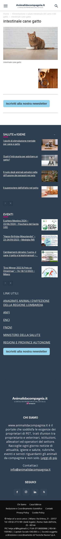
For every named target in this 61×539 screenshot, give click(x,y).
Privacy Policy (23, 512)
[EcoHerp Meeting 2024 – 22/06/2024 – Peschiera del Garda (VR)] (49, 224)
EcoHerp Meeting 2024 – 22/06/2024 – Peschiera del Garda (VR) (21, 224)
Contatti (49, 508)
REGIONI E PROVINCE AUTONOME (26, 342)
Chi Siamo (21, 504)
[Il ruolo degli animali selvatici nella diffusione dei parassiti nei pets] (49, 176)
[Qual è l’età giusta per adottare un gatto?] (49, 160)
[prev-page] (5, 203)
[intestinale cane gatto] (30, 59)
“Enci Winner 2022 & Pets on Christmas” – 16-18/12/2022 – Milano (19, 271)
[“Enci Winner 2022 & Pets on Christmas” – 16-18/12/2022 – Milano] (49, 271)
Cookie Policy (38, 512)
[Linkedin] (35, 492)
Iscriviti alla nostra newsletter (26, 103)
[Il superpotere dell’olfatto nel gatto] (49, 191)
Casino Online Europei (18, 361)
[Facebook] (17, 492)
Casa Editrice (35, 504)
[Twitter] (44, 492)
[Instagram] (26, 492)
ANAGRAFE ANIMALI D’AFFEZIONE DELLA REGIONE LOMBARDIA (26, 303)
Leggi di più (49, 458)
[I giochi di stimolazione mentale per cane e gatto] (49, 144)
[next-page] (10, 203)
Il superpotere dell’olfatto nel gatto (20, 188)
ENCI (6, 320)
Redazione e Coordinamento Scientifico (24, 508)
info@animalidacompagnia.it (30, 469)
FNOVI (7, 327)
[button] (5, 6)
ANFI (6, 312)
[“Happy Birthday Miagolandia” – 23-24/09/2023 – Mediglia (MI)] (49, 240)
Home (6, 13)
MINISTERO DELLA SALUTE (21, 335)
